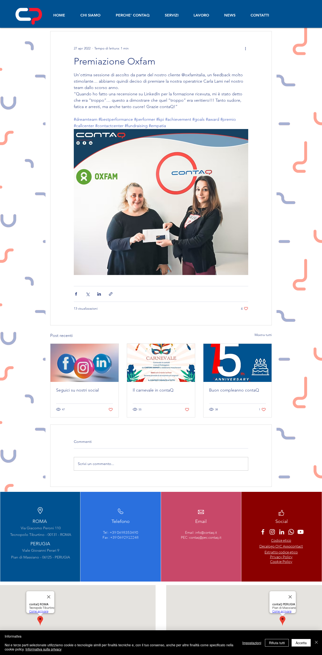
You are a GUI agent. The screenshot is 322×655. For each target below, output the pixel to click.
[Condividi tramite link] (110, 294)
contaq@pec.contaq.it (205, 537)
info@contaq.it (206, 532)
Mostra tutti (263, 335)
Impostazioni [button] (251, 642)
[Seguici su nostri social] (84, 363)
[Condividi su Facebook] (76, 294)
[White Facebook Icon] (262, 531)
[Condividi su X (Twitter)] (87, 294)
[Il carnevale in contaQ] (161, 363)
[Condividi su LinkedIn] (99, 294)
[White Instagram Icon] (272, 531)
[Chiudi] (316, 642)
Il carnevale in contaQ (153, 390)
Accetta (301, 642)
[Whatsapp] (291, 531)
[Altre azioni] (245, 48)
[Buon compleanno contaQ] (237, 363)
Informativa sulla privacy (43, 649)
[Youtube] (300, 531)
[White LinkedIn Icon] (281, 531)
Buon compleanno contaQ (234, 390)
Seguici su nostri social (77, 390)
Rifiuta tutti (277, 642)
